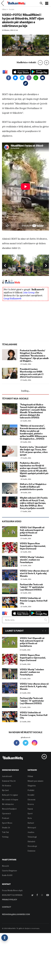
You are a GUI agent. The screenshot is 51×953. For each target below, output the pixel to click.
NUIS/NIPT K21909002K (12, 895)
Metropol (32, 827)
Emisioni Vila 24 (8, 781)
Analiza (31, 832)
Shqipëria (32, 785)
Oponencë (6, 813)
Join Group (29, 292)
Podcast (5, 818)
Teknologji (32, 836)
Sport (30, 813)
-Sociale (11, 9)
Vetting (5, 836)
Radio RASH (7, 875)
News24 (5, 866)
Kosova (31, 804)
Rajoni (30, 808)
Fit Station (6, 785)
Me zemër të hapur (10, 799)
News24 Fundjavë (9, 808)
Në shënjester (8, 804)
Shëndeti (31, 841)
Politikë (31, 790)
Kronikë (31, 795)
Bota (30, 818)
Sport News (7, 823)
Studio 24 (6, 827)
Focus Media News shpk (12, 890)
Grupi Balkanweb (12, 298)
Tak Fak (5, 832)
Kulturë (31, 823)
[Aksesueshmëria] (4, 937)
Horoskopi (32, 846)
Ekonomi (31, 799)
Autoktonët (7, 776)
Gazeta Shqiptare (9, 870)
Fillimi (4, 9)
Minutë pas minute (35, 781)
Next (46, 265)
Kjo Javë (5, 790)
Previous (5, 265)
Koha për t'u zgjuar (10, 795)
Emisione (31, 850)
